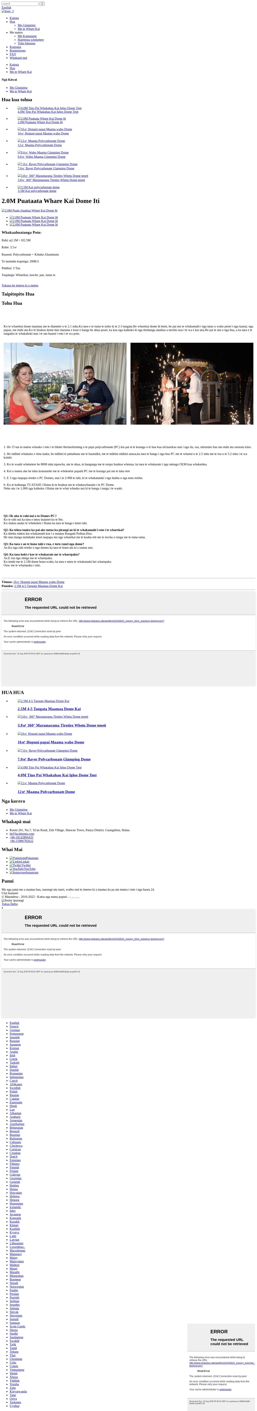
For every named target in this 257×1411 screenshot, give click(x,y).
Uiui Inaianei (10, 893)
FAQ (13, 54)
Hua (12, 21)
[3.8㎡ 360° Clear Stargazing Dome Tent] (53, 716)
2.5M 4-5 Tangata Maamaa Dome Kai (38, 586)
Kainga (14, 18)
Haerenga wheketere (31, 39)
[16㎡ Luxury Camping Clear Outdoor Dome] (45, 733)
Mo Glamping (27, 25)
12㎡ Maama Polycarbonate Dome (40, 145)
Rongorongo (18, 50)
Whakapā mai (18, 57)
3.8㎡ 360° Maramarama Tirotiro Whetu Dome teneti (51, 180)
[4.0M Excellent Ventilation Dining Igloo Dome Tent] (50, 767)
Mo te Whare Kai (29, 29)
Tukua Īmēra (10, 904)
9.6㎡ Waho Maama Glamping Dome (41, 156)
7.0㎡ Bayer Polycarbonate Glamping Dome (46, 168)
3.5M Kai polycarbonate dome (37, 191)
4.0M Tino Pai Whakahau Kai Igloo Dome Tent (48, 111)
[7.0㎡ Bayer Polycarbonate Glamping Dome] (48, 750)
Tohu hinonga (26, 43)
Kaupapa (15, 47)
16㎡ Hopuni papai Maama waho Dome (43, 133)
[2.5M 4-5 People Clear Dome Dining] (43, 701)
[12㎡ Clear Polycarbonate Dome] (41, 783)
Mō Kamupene (27, 36)
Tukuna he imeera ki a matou (20, 285)
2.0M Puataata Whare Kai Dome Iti (40, 122)
